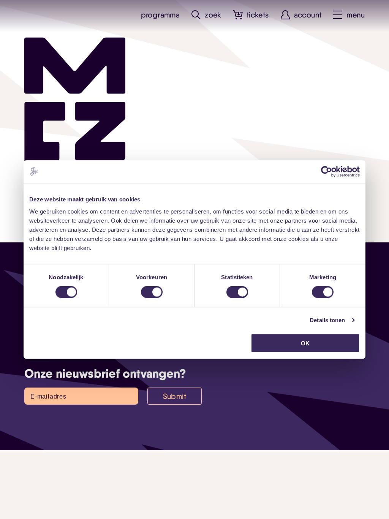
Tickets (258, 15)
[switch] (152, 292)
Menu (355, 15)
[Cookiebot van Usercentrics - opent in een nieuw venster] (326, 171)
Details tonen (327, 320)
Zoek (213, 15)
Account (308, 15)
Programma (160, 15)
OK (305, 343)
